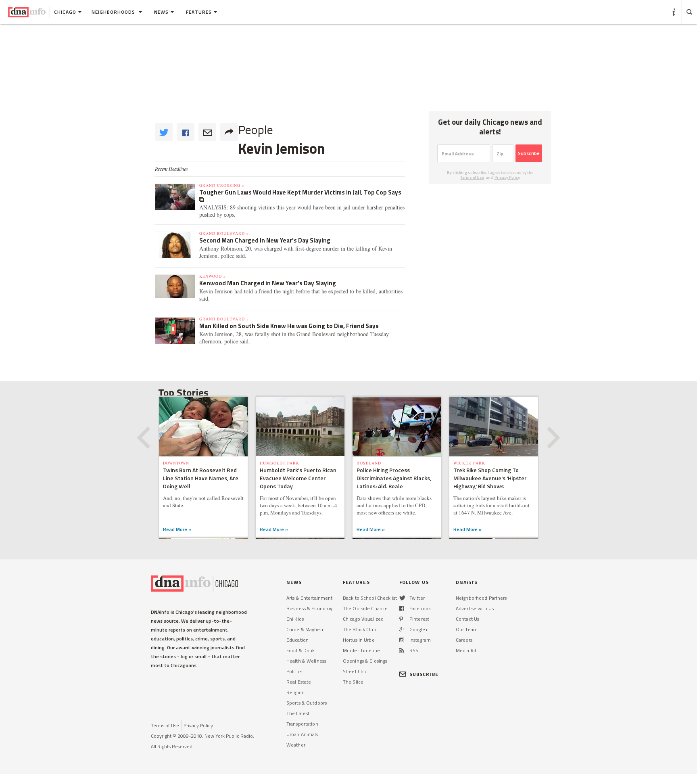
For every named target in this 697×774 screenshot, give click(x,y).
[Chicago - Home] (27, 12)
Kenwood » (212, 276)
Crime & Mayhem (305, 629)
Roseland (369, 462)
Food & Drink (300, 650)
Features (199, 12)
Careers (464, 640)
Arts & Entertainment (309, 598)
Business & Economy (309, 608)
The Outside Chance (365, 608)
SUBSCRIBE (423, 674)
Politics (294, 671)
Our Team (467, 629)
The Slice (353, 682)
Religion (295, 692)
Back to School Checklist (370, 598)
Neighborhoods (114, 12)
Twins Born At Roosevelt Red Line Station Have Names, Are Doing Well (200, 478)
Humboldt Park (279, 462)
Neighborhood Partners (481, 598)
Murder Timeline (361, 650)
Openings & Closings (365, 661)
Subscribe (529, 153)
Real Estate (298, 682)
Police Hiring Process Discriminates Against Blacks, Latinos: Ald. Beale (394, 478)
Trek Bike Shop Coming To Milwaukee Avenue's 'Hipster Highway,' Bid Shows (490, 478)
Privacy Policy (507, 177)
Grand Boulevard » (224, 233)
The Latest (297, 713)
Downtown (176, 462)
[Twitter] (402, 598)
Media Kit (466, 650)
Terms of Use (472, 177)
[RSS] (401, 650)
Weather (295, 745)
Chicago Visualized (363, 619)
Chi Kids (295, 619)
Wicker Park (469, 462)
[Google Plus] (401, 629)
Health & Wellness (306, 661)
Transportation (302, 724)
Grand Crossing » (221, 185)
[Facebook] (401, 608)
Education (297, 640)
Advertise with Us (475, 608)
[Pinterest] (401, 619)
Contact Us (467, 619)
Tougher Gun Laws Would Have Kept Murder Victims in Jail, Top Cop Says (300, 192)
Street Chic (355, 671)
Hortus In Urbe (359, 640)
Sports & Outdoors (306, 703)
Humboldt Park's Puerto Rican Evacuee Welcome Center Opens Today (298, 478)
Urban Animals (302, 734)
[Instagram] (401, 640)
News (161, 12)
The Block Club (359, 629)
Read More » (177, 529)
